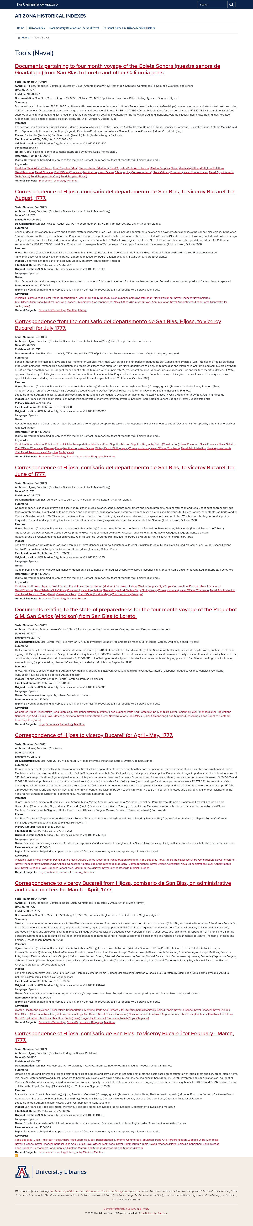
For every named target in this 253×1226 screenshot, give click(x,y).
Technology (59, 180)
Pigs (161, 586)
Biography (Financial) (93, 1018)
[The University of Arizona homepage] (37, 4)
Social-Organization (79, 456)
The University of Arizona (153, 1213)
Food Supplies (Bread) (74, 176)
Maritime (72, 180)
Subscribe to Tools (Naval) (16, 1155)
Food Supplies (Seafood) (45, 176)
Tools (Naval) (22, 176)
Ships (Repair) (165, 1010)
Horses (38, 859)
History (82, 310)
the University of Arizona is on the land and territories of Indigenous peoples (95, 1191)
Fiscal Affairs (34, 168)
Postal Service (35, 298)
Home (20, 28)
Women (31, 444)
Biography (148, 444)
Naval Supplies (49, 452)
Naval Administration (195, 172)
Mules (30, 859)
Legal (42, 724)
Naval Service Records (115, 868)
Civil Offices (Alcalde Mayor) (95, 594)
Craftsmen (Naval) (66, 594)
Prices (32, 712)
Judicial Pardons (139, 868)
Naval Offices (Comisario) (168, 172)
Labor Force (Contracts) (209, 302)
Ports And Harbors (138, 168)
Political (50, 872)
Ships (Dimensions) (155, 716)
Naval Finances (44, 172)
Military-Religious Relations (207, 168)
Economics (45, 180)
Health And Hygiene (39, 586)
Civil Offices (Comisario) (68, 172)
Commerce (21, 712)
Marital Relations (46, 444)
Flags (137, 590)
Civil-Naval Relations (27, 452)
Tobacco (47, 168)
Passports (195, 586)
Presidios (20, 168)
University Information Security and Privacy (126, 1208)
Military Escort (103, 448)
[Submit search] (231, 4)
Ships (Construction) (141, 298)
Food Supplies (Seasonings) (183, 716)
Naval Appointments (221, 172)
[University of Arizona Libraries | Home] (51, 1171)
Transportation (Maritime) (94, 168)
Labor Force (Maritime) (72, 868)
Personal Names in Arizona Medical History (129, 28)
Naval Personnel (24, 172)
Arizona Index (37, 28)
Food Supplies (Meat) (65, 168)
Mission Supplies (160, 168)
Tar (225, 302)
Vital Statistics (127, 1010)
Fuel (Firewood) (210, 1144)
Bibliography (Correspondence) (133, 172)
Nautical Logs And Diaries (98, 172)
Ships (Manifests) (181, 168)
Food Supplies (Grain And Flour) (34, 1140)
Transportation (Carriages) (127, 594)
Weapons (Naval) (167, 1144)
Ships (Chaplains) (138, 1018)
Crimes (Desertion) (98, 859)
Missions (88, 1152)
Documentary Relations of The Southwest (74, 28)
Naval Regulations (91, 590)
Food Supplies (118, 168)
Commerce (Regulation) (140, 1140)
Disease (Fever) (53, 448)
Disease (185, 859)
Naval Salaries (201, 298)
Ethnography (74, 1152)
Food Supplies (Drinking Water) (67, 1148)
